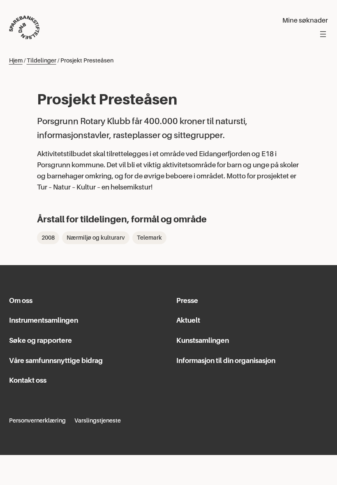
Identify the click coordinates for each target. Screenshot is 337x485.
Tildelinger (41, 60)
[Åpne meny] (323, 34)
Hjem (16, 60)
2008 (48, 237)
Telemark (149, 237)
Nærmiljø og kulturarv (96, 237)
